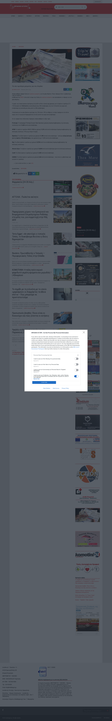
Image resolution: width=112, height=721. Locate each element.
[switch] (76, 359)
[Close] (84, 332)
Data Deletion (46, 388)
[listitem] (56, 355)
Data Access (56, 388)
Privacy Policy (65, 388)
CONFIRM (44, 382)
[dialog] (56, 360)
